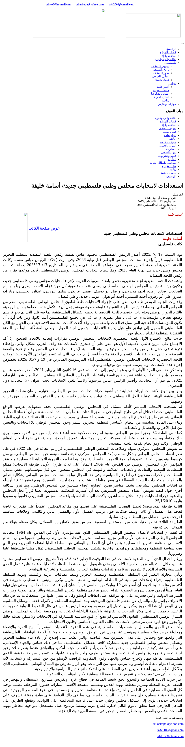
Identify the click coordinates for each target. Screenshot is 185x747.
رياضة (165, 100)
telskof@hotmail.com (170, 736)
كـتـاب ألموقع (168, 52)
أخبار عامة (163, 86)
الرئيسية (171, 48)
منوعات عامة (168, 142)
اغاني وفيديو (169, 166)
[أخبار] (169, 84)
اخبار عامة (170, 135)
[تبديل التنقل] (182, 43)
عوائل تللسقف (160, 76)
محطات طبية (161, 90)
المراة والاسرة (167, 145)
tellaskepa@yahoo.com (90, 4)
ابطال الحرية (161, 97)
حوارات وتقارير (167, 103)
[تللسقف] (165, 63)
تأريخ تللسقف (161, 69)
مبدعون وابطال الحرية (163, 162)
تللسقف (171, 62)
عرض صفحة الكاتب (44, 228)
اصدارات (171, 148)
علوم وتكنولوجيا (167, 155)
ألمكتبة (172, 159)
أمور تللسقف (168, 152)
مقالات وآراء (169, 124)
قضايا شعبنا (162, 79)
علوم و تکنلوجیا (160, 93)
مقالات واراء (169, 55)
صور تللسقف (161, 73)
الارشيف (171, 176)
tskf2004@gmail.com (121, 4)
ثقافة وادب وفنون (165, 59)
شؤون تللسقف (160, 66)
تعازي (172, 169)
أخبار (173, 83)
